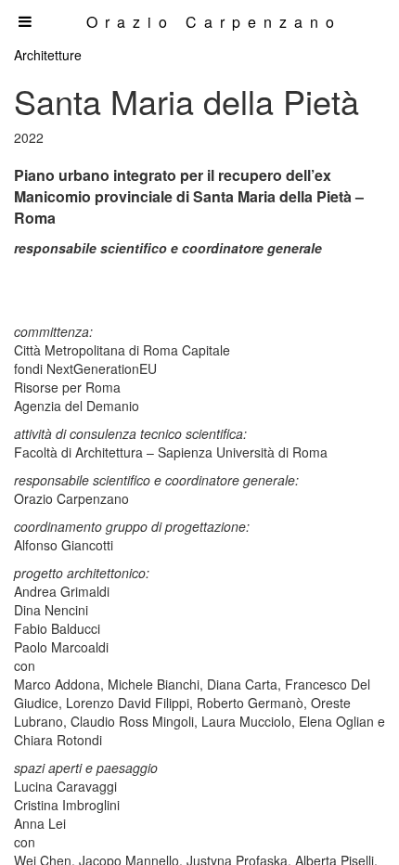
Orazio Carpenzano (213, 21)
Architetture (48, 54)
